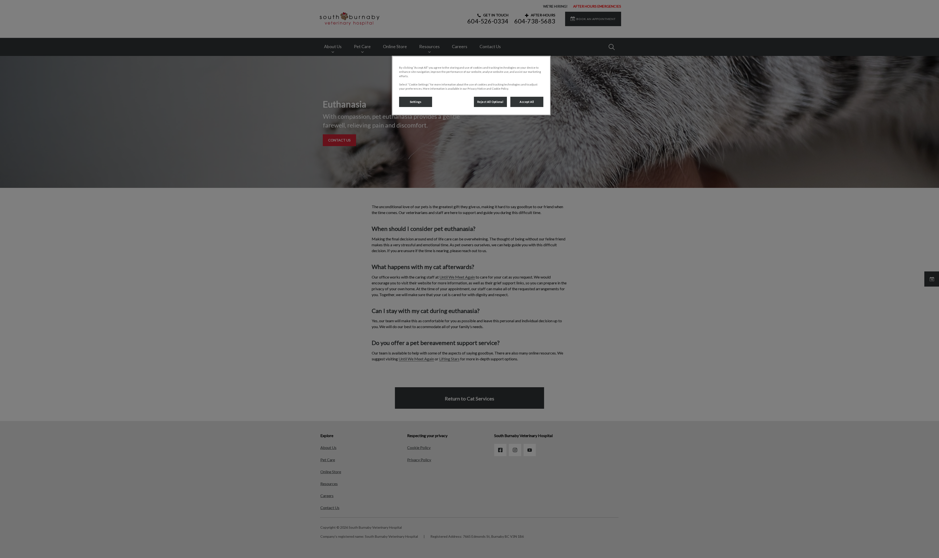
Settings (416, 101)
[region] (471, 85)
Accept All (527, 101)
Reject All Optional (490, 101)
